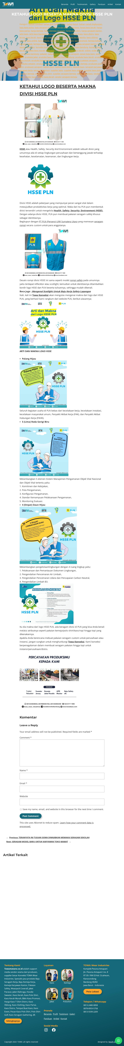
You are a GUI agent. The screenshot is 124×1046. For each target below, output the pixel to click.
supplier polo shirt (43, 73)
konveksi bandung (44, 47)
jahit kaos (24, 34)
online (88, 50)
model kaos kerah (76, 50)
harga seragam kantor (91, 30)
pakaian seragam (56, 54)
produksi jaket (31, 57)
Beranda (64, 4)
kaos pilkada (43, 40)
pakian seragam (72, 54)
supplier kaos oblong (73, 70)
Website (24, 796)
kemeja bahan (94, 40)
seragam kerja (26, 70)
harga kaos (74, 27)
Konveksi (31, 47)
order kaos (96, 50)
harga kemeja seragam (54, 30)
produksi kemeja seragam (43, 60)
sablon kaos (48, 67)
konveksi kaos (59, 47)
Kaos (80, 34)
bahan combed (36, 24)
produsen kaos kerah (60, 63)
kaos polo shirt (67, 40)
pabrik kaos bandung (29, 54)
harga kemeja (37, 30)
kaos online (32, 40)
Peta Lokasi (92, 991)
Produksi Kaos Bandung (63, 57)
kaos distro (89, 34)
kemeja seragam (66, 44)
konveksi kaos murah (35, 50)
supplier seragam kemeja (64, 73)
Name (24, 770)
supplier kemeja (27, 73)
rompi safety (76, 280)
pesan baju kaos (87, 54)
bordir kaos (63, 27)
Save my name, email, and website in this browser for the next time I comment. (63, 809)
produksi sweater (27, 63)
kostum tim (51, 50)
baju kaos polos (27, 27)
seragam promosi (42, 70)
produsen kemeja (79, 63)
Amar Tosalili (54, 19)
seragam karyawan (94, 67)
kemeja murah (40, 44)
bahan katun (72, 24)
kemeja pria (53, 44)
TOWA (19, 1042)
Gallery (93, 4)
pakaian (43, 54)
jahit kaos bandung (38, 34)
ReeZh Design (114, 1042)
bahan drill (48, 24)
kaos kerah (31, 37)
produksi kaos (45, 57)
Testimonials (82, 4)
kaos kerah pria (61, 37)
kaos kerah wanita (77, 37)
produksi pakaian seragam (85, 60)
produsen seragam (33, 67)
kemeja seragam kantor (86, 44)
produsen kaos (43, 63)
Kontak (118, 4)
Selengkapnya (13, 1021)
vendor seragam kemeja (66, 77)
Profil (73, 4)
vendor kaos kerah (45, 77)
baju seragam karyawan (46, 27)
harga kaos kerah (88, 27)
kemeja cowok (26, 44)
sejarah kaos (78, 67)
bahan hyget (60, 24)
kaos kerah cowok (45, 37)
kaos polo (54, 40)
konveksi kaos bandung (77, 47)
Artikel (110, 4)
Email (23, 783)
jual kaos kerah (54, 34)
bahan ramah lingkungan (90, 24)
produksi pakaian (64, 60)
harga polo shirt (73, 30)
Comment (25, 737)
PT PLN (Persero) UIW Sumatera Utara (58, 221)
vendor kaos (30, 77)
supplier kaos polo (92, 70)
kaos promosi (81, 40)
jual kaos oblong (69, 34)
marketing (62, 50)
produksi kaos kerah (84, 57)
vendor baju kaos (85, 73)
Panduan (101, 4)
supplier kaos (57, 70)
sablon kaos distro (63, 67)
